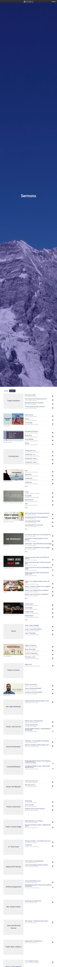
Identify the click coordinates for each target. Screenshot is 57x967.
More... (26, 486)
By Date (6, 391)
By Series (12, 391)
